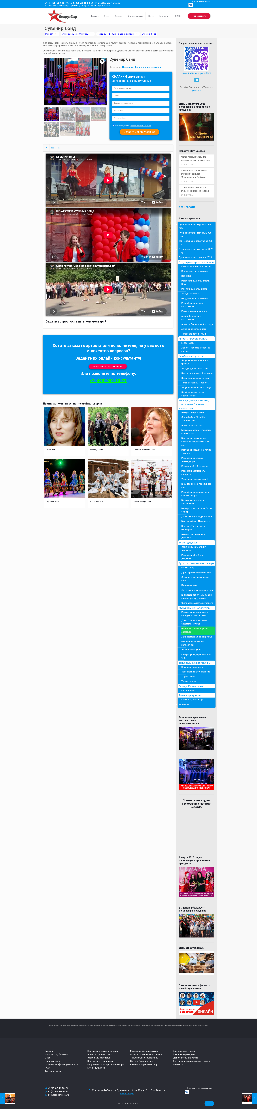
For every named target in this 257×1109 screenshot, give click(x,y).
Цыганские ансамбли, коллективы (192, 643)
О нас (47, 1057)
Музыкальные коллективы (75, 34)
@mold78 (197, 90)
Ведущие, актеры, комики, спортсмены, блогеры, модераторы (194, 404)
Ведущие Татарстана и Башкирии (193, 528)
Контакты (178, 1064)
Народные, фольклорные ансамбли (115, 34)
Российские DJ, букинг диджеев (193, 557)
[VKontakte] (190, 5)
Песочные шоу (189, 585)
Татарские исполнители (193, 333)
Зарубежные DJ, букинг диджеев (193, 548)
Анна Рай (51, 450)
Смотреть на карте (127, 1094)
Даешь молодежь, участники (196, 516)
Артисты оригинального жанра (196, 563)
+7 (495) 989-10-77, (58, 3)
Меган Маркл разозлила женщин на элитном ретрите (195, 158)
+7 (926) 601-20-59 (83, 3)
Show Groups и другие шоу (195, 378)
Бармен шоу (187, 567)
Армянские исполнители (194, 329)
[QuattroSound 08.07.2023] (249, 1098)
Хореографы (188, 676)
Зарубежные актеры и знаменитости (192, 394)
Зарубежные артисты (191, 356)
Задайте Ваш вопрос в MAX (196, 73)
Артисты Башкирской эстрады (197, 324)
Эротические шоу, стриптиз (195, 671)
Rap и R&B (186, 276)
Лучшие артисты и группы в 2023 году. (196, 251)
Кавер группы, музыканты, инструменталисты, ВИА (195, 614)
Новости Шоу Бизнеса (56, 1054)
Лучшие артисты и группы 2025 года (195, 234)
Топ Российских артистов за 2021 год (196, 243)
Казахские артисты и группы (196, 266)
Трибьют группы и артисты (195, 382)
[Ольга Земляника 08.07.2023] (7, 1098)
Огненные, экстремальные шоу (195, 579)
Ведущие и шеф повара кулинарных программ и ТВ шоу (195, 441)
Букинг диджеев (188, 542)
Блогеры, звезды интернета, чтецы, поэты (196, 432)
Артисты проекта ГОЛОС (193, 338)
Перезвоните (199, 16)
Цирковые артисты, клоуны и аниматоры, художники (196, 596)
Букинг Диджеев (96, 1067)
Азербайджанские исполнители (191, 318)
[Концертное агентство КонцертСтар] (62, 16)
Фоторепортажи (53, 1071)
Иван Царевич (96, 450)
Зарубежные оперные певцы (196, 387)
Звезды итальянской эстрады (197, 373)
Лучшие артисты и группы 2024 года (195, 226)
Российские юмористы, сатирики (193, 472)
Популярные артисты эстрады (196, 262)
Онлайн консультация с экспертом (107, 366)
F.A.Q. (47, 1067)
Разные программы (190, 695)
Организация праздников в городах (191, 1061)
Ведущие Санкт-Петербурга (195, 521)
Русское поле (53, 501)
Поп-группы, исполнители (194, 271)
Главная (49, 34)
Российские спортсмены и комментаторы (195, 494)
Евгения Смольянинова (144, 450)
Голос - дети (187, 343)
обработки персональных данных (141, 125)
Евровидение (188, 690)
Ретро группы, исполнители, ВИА (195, 282)
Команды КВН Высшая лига (195, 466)
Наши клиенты (52, 1061)
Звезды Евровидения (191, 686)
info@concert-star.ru (109, 3)
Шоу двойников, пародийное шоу (196, 485)
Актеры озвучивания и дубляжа (193, 536)
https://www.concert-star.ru (82, 1025)
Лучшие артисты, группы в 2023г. (196, 257)
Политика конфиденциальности (61, 1064)
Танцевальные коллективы (194, 662)
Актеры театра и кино (192, 412)
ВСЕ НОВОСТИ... (188, 207)
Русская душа (96, 501)
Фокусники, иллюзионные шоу (197, 590)
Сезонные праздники (184, 1054)
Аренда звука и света (184, 1051)
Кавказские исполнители (194, 311)
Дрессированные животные (196, 572)
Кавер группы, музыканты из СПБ (196, 656)
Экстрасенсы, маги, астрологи (197, 603)
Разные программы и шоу (143, 1064)
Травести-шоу (188, 681)
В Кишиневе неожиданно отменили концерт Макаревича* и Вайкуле (194, 173)
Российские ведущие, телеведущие (192, 460)
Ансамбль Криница (142, 501)
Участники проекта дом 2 (194, 479)
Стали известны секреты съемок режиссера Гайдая (195, 189)
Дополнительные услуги (185, 1057)
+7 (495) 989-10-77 (108, 380)
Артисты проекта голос (99, 1054)
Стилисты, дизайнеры (192, 699)
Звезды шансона (190, 293)
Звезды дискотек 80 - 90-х (195, 368)
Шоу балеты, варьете (192, 667)
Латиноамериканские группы (196, 636)
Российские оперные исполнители (192, 305)
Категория (184, 704)
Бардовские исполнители (194, 298)
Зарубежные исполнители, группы (195, 362)
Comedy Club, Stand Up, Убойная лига (193, 419)
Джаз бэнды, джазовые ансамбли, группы (194, 622)
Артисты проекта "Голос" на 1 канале (196, 349)
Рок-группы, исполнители (194, 289)
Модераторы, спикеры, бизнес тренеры (197, 510)
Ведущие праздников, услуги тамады (196, 451)
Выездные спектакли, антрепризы (192, 502)
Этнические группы (191, 649)
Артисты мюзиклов (191, 425)
